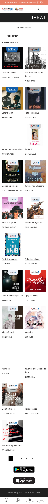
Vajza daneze (31, 409)
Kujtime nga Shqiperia (34, 186)
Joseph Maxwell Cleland (12, 191)
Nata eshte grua (32, 113)
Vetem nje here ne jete (12, 149)
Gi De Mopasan (30, 154)
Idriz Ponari (30, 300)
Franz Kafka (7, 117)
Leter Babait (7, 113)
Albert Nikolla (31, 264)
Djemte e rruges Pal (34, 222)
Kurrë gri (6, 369)
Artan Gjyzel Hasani (10, 77)
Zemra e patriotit (9, 186)
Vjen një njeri (8, 332)
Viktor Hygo (30, 81)
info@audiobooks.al (27, 2)
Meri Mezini (6, 300)
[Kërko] (38, 9)
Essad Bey (6, 264)
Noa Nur (5, 373)
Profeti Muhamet (9, 259)
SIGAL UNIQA (24, 492)
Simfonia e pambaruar (12, 445)
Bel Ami (28, 149)
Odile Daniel (30, 191)
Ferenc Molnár (31, 227)
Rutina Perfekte (9, 72)
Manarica (29, 332)
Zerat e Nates (8, 409)
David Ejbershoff (32, 414)
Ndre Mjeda (30, 377)
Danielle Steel (8, 154)
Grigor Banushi (8, 414)
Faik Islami (29, 337)
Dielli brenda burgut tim (12, 295)
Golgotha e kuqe (32, 259)
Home (22, 28)
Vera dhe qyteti (9, 222)
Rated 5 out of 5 (11, 43)
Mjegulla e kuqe (32, 295)
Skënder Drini (30, 117)
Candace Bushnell (9, 227)
